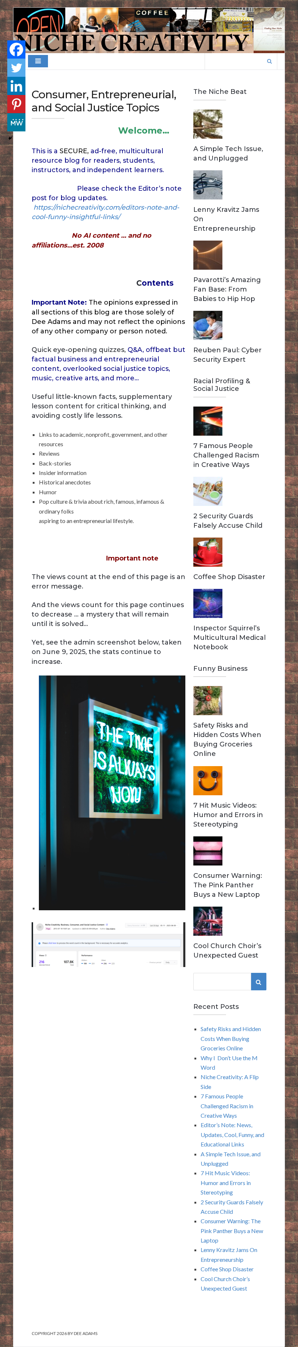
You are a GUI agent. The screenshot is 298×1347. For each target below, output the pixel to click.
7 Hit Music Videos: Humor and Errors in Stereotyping (228, 814)
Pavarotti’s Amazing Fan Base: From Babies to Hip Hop (227, 289)
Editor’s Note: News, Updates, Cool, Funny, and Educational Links (232, 1134)
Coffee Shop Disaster (229, 577)
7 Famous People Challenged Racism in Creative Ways (226, 455)
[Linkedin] (16, 86)
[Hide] (10, 138)
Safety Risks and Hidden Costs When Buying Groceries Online (231, 1038)
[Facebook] (16, 49)
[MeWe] (16, 122)
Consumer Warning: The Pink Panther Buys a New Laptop (227, 885)
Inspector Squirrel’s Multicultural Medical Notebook (229, 637)
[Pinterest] (16, 104)
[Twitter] (16, 68)
